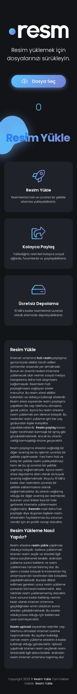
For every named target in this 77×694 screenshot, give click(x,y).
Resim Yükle (42, 679)
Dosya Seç (44, 81)
